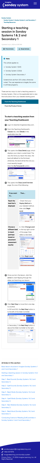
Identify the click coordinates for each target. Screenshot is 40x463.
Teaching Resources (10, 22)
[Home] (15, 4)
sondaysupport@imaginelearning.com (17, 449)
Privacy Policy (6, 457)
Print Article (10, 49)
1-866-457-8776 (9, 452)
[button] (35, 3)
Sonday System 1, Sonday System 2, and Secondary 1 (20, 20)
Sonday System (6, 18)
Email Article (25, 49)
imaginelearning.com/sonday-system (17, 454)
